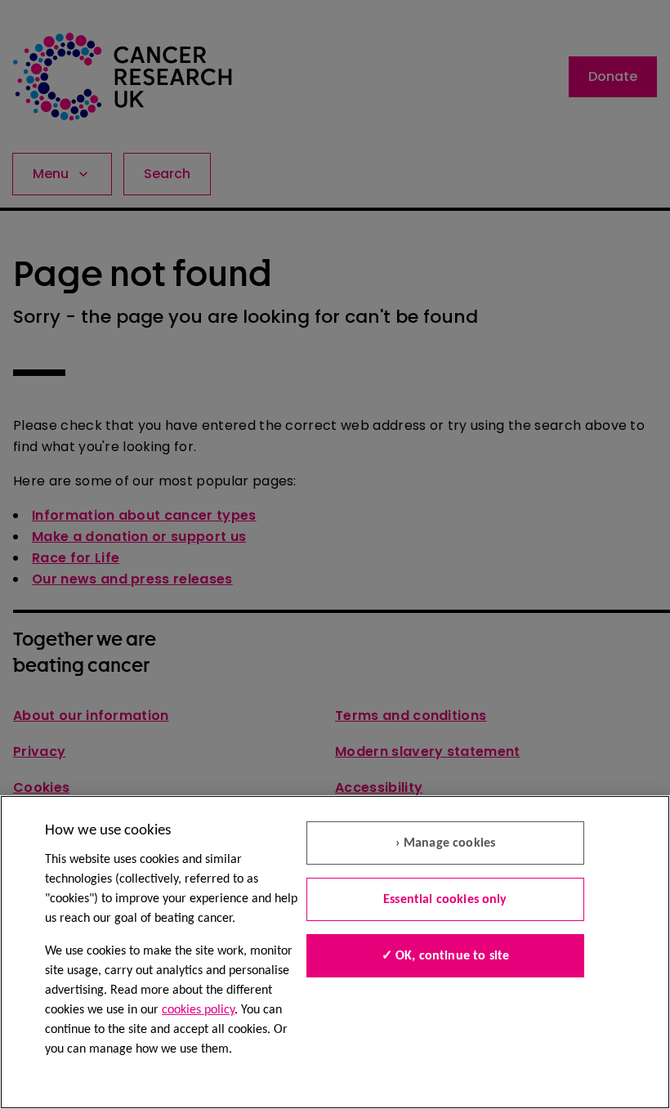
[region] (335, 952)
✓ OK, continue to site (446, 956)
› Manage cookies (445, 843)
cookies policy (198, 1010)
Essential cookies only (445, 899)
